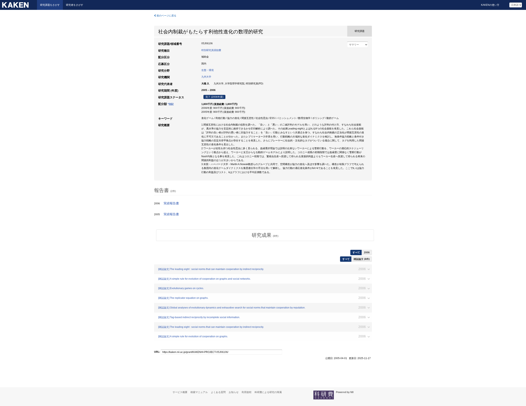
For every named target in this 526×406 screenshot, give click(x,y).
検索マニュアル (199, 392)
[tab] (265, 235)
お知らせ (234, 392)
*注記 (171, 104)
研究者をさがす (74, 4)
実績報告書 (171, 203)
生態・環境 (207, 70)
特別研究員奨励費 (211, 50)
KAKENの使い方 (490, 4)
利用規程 (246, 392)
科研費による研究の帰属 (268, 392)
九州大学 (206, 76)
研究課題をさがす (50, 4)
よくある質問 (218, 392)
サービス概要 (180, 392)
